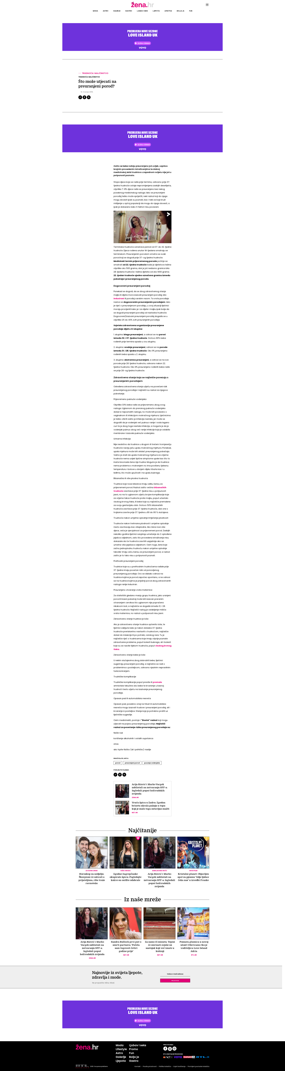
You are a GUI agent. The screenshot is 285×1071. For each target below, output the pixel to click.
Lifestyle (168, 11)
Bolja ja (180, 11)
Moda (95, 11)
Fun (190, 11)
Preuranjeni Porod (132, 763)
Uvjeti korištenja (179, 1066)
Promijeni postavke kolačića (198, 1066)
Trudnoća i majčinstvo (95, 73)
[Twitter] (89, 99)
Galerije (116, 11)
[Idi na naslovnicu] (142, 7)
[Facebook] (84, 99)
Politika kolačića (165, 1066)
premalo (157, 682)
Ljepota (156, 11)
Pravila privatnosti (150, 1066)
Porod (117, 763)
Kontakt (138, 1066)
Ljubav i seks (142, 11)
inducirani (119, 298)
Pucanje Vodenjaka (152, 763)
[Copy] (80, 99)
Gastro (128, 11)
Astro (105, 11)
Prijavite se (175, 980)
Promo (133, 1049)
